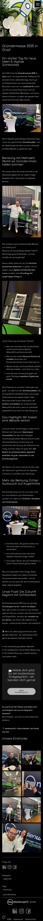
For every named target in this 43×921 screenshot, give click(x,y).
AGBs (9, 919)
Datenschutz (30, 919)
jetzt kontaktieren (21, 691)
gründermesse (9, 895)
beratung (7, 890)
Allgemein (7, 879)
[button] (4, 917)
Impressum (18, 919)
